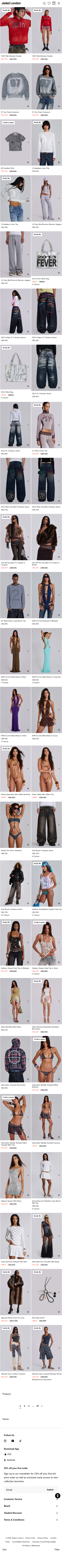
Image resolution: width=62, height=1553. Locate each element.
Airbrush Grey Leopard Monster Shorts (47, 1374)
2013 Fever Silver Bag (40, 279)
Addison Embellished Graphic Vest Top (47, 909)
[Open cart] (53, 3)
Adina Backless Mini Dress (11, 1027)
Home (5, 1419)
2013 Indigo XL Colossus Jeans (13, 337)
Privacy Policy (43, 1538)
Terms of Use (30, 1538)
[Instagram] (5, 1440)
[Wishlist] (49, 3)
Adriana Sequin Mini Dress (11, 1201)
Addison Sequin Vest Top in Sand (45, 968)
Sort (4, 1549)
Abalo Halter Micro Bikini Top (43, 794)
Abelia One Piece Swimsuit (11, 850)
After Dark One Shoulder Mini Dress (45, 1262)
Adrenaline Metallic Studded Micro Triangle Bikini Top (14, 1144)
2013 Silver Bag (7, 392)
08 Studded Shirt (7, 168)
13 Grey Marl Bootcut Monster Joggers (47, 224)
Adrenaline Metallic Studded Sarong (46, 1143)
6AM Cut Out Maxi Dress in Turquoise (46, 677)
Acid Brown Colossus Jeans (42, 850)
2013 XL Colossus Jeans (41, 393)
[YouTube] (13, 1440)
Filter (57, 1549)
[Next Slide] (28, 30)
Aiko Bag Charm (38, 1318)
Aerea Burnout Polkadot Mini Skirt (14, 1262)
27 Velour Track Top (39, 451)
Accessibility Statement (21, 1542)
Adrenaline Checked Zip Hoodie (13, 1085)
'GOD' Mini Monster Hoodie (11, 56)
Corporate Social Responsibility (44, 1542)
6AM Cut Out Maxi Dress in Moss (13, 677)
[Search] (44, 3)
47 (38, 1406)
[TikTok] (20, 1440)
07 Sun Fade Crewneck (10, 112)
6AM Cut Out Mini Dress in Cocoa (45, 736)
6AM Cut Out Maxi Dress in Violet (13, 736)
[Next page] (42, 1407)
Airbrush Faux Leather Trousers (13, 1374)
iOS (9, 1454)
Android (11, 1460)
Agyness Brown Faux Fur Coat (12, 1318)
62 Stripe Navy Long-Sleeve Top (13, 621)
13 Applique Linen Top (40, 168)
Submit (50, 1490)
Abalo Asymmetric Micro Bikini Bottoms (15, 794)
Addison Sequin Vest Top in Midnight (15, 968)
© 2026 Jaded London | (15, 1538)
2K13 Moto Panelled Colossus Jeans (15, 507)
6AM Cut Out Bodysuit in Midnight (45, 621)
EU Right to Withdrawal (31, 1546)
